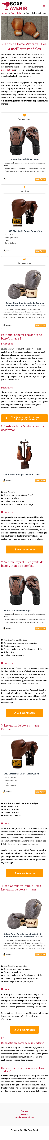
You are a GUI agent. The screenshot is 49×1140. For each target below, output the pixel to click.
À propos (24, 1114)
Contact (24, 1111)
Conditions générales (24, 1117)
